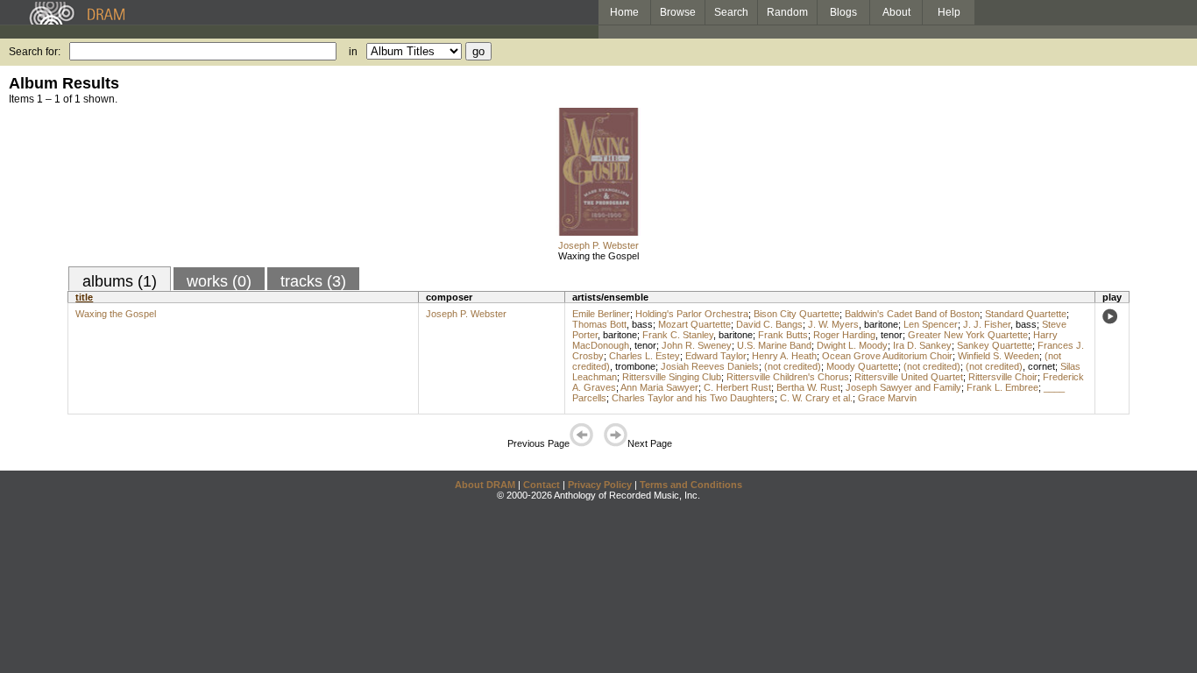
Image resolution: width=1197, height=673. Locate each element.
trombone (635, 366)
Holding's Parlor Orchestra (691, 313)
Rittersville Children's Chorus (787, 377)
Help (949, 12)
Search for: (34, 52)
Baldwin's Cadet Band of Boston (912, 313)
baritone (881, 324)
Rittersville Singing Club (671, 377)
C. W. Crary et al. (816, 398)
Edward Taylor (716, 356)
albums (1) (119, 281)
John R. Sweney (697, 345)
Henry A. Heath (784, 356)
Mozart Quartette (694, 324)
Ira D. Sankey (922, 345)
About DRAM (485, 484)
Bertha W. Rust (808, 387)
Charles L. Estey (644, 356)
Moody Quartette (862, 366)
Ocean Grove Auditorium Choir (887, 356)
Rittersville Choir (1003, 377)
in (353, 52)
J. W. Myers (833, 324)
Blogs (843, 12)
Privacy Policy (600, 484)
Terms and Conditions (691, 484)
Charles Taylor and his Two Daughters (693, 398)
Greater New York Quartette (968, 334)
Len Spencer (930, 324)
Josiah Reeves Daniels (710, 366)
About (896, 12)
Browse (678, 12)
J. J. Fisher (986, 324)
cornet (1041, 366)
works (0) (219, 281)
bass (642, 324)
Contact (541, 484)
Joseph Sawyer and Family (903, 387)
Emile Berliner (601, 313)
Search (731, 12)
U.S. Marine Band (774, 345)
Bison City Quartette (796, 313)
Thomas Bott (599, 324)
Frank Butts (783, 334)
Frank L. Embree (1002, 387)
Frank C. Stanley (677, 334)
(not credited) (792, 366)
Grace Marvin (887, 398)
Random (787, 12)
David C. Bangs (769, 324)
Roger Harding (844, 334)
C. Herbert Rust (737, 387)
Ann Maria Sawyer (659, 387)
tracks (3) (313, 281)
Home (624, 12)
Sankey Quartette (994, 345)
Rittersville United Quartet (908, 377)
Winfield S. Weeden (998, 356)
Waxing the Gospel (598, 256)
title (84, 297)
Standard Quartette (1025, 313)
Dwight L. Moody (852, 345)
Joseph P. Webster (598, 245)
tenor (892, 334)
